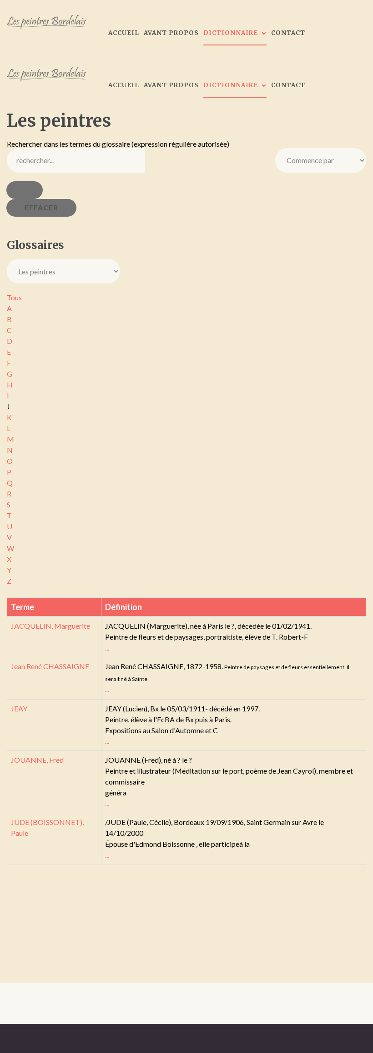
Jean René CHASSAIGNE (50, 666)
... (107, 647)
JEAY (19, 708)
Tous (14, 297)
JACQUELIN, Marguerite (50, 625)
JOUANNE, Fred (37, 759)
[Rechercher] (24, 190)
